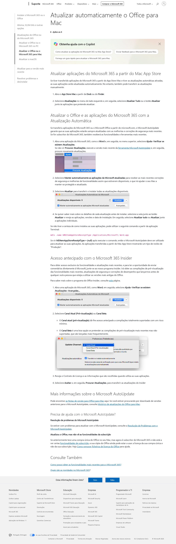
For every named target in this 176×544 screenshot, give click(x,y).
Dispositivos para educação (72, 498)
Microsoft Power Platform (124, 518)
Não (112, 480)
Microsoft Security (94, 498)
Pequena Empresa (94, 525)
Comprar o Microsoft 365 (112, 4)
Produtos (68, 4)
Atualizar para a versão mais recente (30, 70)
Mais (94, 4)
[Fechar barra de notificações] (159, 44)
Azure (90, 503)
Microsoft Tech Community (125, 509)
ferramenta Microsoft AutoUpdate (134, 147)
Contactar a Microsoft (55, 539)
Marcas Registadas (101, 539)
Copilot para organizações (17, 503)
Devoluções (41, 507)
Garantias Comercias (44, 520)
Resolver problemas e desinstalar (27, 80)
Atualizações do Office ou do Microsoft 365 (29, 36)
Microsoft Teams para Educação (74, 503)
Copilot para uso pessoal (17, 507)
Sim (95, 480)
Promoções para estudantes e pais (74, 523)
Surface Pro (12, 494)
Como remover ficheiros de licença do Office (98, 446)
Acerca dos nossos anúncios (121, 539)
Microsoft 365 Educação (71, 507)
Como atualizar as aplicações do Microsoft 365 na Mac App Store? (83, 51)
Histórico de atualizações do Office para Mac (119, 404)
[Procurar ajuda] (157, 3)
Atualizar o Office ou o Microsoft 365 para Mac (30, 52)
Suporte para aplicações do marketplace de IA (125, 504)
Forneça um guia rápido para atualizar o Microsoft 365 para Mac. (83, 58)
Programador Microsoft (123, 494)
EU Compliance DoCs (141, 539)
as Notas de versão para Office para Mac (85, 400)
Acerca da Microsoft (149, 498)
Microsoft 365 (48, 4)
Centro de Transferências (45, 498)
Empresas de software (123, 523)
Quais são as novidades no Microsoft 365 (70, 470)
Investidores (146, 512)
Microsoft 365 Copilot (95, 516)
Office (59, 4)
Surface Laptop (14, 498)
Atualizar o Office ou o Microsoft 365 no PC (29, 44)
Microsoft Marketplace (123, 514)
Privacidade (70, 539)
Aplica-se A (57, 32)
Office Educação (68, 512)
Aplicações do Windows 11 (18, 520)
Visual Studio (120, 527)
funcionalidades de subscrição (74, 443)
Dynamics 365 (92, 507)
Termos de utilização (85, 539)
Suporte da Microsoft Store (46, 503)
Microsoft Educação (69, 494)
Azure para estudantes (70, 527)
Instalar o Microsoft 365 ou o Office (31, 17)
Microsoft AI (92, 494)
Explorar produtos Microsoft (18, 516)
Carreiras (145, 494)
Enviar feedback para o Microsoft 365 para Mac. (136, 51)
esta (111, 280)
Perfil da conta (41, 494)
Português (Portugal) (20, 535)
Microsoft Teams (93, 520)
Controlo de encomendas (45, 512)
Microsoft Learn (121, 498)
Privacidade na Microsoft (150, 507)
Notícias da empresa (149, 503)
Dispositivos (82, 4)
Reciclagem (41, 516)
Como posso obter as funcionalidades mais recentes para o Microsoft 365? (85, 464)
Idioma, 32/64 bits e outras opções (30, 26)
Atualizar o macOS (28, 59)
